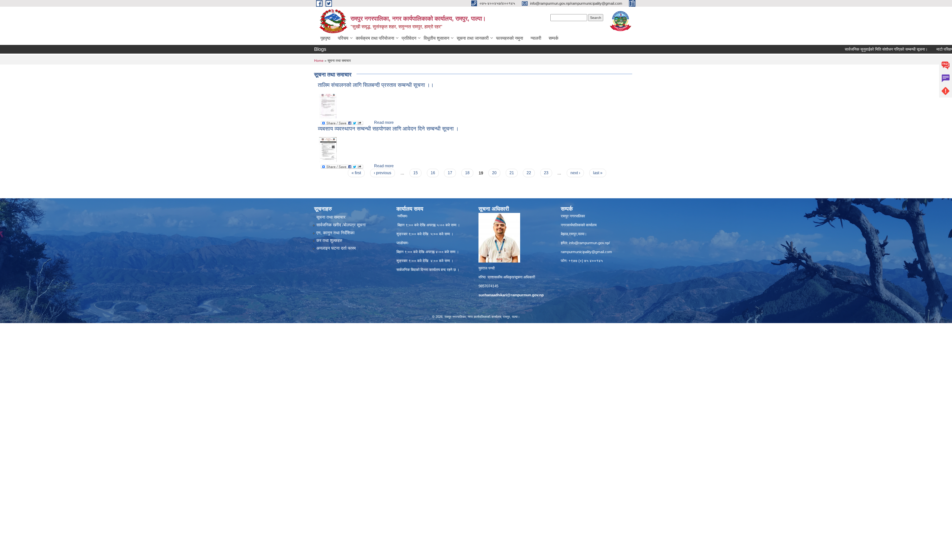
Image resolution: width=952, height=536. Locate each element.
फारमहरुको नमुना (509, 38)
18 (467, 173)
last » (597, 173)
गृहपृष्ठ (325, 38)
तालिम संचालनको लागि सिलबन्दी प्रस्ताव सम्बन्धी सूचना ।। (376, 85)
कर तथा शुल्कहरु (329, 240)
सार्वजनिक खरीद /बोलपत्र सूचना (341, 225)
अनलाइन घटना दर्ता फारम (336, 248)
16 (433, 173)
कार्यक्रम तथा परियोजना (375, 38)
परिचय (343, 38)
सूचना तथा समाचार (330, 217)
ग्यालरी (536, 38)
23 (546, 173)
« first (356, 173)
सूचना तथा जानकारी (473, 38)
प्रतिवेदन (409, 38)
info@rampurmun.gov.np (589, 243)
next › (575, 173)
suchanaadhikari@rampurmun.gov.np (511, 295)
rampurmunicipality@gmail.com (586, 252)
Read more (384, 122)
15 (415, 173)
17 (450, 173)
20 (494, 173)
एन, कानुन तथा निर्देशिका (335, 233)
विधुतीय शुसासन (436, 38)
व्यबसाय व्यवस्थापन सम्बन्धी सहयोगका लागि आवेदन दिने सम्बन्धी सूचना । (388, 129)
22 (529, 173)
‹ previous (382, 173)
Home (319, 61)
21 (511, 173)
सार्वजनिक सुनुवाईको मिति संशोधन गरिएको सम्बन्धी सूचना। (862, 49)
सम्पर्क (553, 38)
